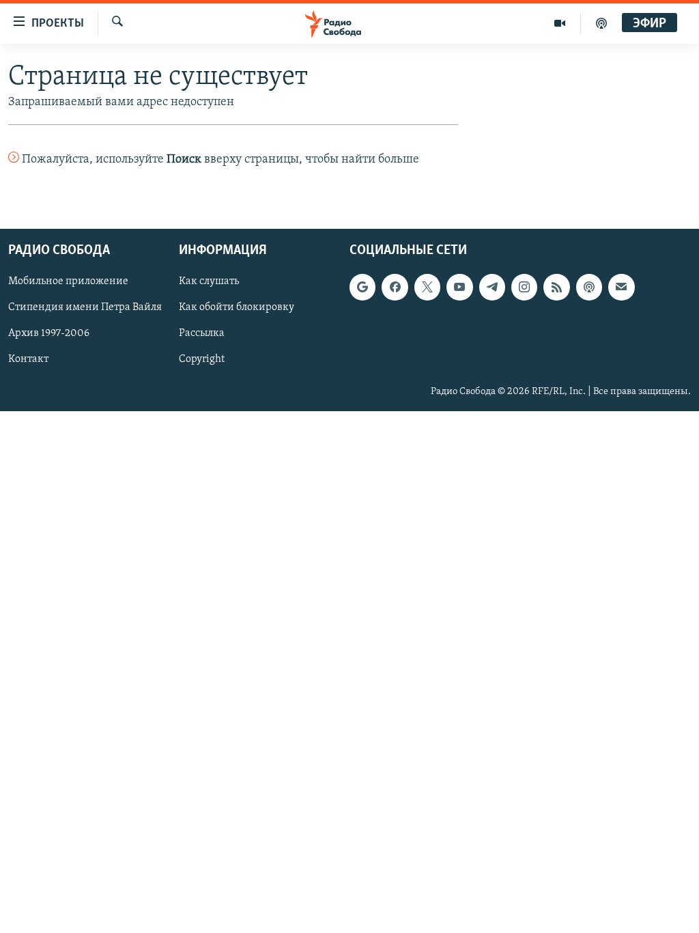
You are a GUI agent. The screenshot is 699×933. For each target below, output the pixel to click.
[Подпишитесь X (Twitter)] (427, 287)
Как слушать (209, 281)
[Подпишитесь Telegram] (492, 287)
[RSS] (556, 287)
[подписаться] (621, 287)
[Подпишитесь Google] (362, 287)
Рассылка (202, 333)
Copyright (202, 359)
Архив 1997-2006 (48, 333)
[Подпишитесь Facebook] (395, 287)
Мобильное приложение (68, 281)
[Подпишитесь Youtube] (459, 287)
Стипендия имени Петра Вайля (85, 307)
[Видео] (560, 23)
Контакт (28, 359)
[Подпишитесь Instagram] (524, 287)
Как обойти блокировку (236, 307)
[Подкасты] (589, 287)
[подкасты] (601, 23)
